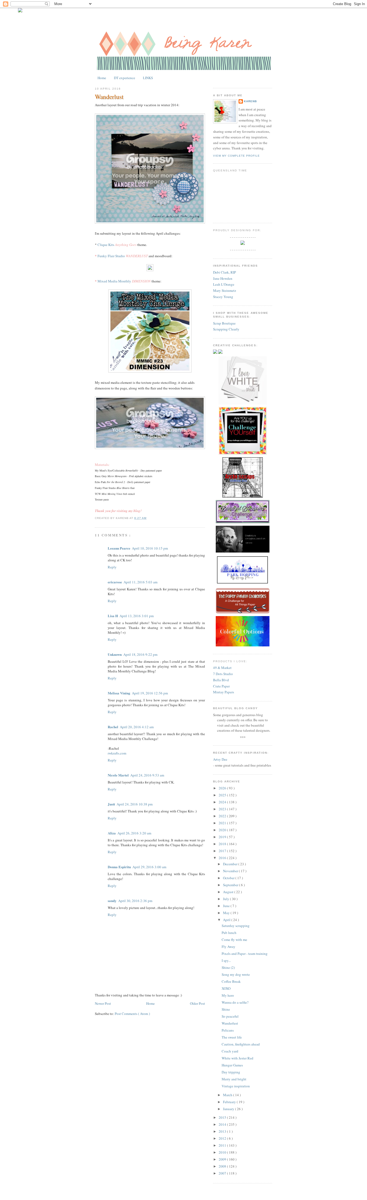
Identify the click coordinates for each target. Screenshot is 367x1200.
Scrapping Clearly (226, 329)
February (230, 1101)
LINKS (148, 77)
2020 (223, 829)
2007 (223, 1173)
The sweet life (232, 1037)
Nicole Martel (118, 775)
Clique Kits (106, 244)
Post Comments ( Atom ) (132, 1013)
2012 (223, 1138)
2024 (223, 802)
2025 (223, 795)
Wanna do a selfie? (235, 1002)
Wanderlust (109, 96)
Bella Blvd (221, 680)
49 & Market (222, 667)
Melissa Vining (119, 692)
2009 (223, 1159)
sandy (112, 900)
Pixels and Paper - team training (245, 953)
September (231, 884)
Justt (111, 804)
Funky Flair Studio (111, 255)
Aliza (112, 832)
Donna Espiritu (119, 866)
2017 (223, 850)
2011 (223, 1145)
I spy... (226, 960)
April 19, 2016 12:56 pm (150, 693)
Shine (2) (228, 967)
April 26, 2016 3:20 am (134, 833)
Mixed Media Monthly (114, 281)
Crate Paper (221, 686)
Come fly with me (234, 939)
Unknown (115, 654)
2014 (223, 1124)
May (227, 912)
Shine (226, 1009)
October (229, 877)
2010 (223, 1152)
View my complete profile (236, 155)
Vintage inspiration (236, 1086)
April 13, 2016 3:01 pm (137, 615)
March (228, 1094)
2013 (223, 1131)
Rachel (113, 726)
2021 (223, 822)
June (227, 905)
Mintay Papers (223, 692)
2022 (223, 816)
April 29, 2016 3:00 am (149, 866)
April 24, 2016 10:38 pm (135, 804)
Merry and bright (234, 1079)
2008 (223, 1166)
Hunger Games (232, 1065)
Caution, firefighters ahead (241, 1044)
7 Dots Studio (223, 673)
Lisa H (113, 615)
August (228, 891)
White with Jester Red (237, 1058)
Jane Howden (222, 278)
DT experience (124, 77)
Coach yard (230, 1051)
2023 (223, 809)
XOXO (226, 988)
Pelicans (228, 1030)
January (229, 1108)
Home (102, 77)
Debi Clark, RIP (224, 272)
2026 (223, 788)
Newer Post (103, 1003)
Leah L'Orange (223, 284)
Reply (112, 567)
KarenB (250, 101)
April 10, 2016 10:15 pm (150, 548)
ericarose (115, 581)
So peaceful (230, 1016)
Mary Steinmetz (224, 290)
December (230, 864)
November (231, 870)
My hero (228, 995)
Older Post (197, 1003)
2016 (223, 857)
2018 (223, 843)
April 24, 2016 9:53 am (147, 775)
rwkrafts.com (117, 753)
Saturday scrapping (236, 925)
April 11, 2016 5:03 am (140, 582)
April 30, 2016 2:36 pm (135, 900)
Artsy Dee (220, 759)
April (227, 919)
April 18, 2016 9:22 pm (140, 654)
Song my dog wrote (236, 974)
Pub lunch (229, 932)
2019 (223, 836)
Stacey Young (223, 296)
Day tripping (231, 1072)
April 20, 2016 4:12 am (137, 726)
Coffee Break (231, 981)
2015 (223, 1117)
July (226, 898)
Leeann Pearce (119, 548)
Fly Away (228, 946)
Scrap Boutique (224, 323)
